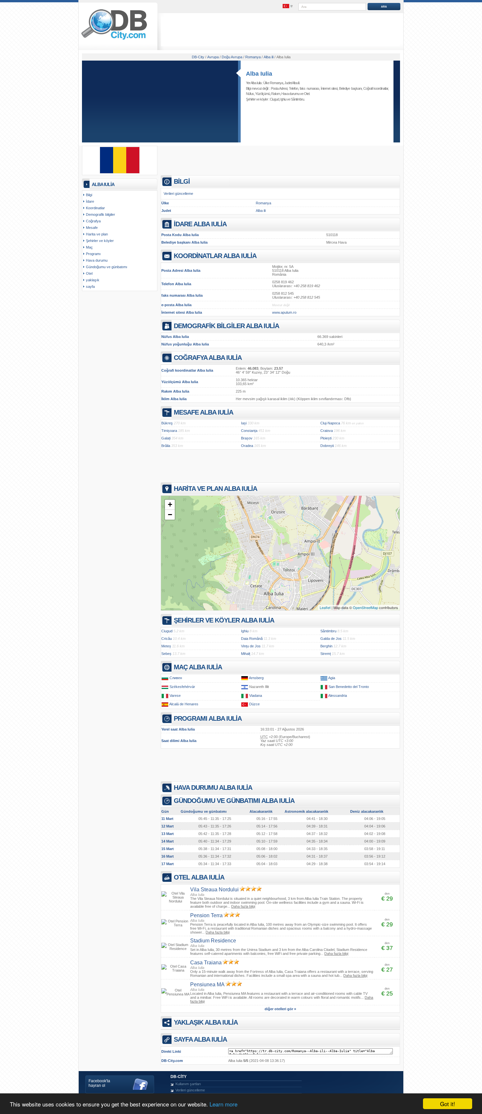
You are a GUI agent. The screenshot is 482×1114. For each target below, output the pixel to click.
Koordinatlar (95, 208)
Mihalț (245, 654)
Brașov (246, 438)
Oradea (247, 446)
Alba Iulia (259, 73)
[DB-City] (114, 40)
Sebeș (166, 654)
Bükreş (167, 423)
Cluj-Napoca (330, 423)
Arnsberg (256, 678)
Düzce (254, 704)
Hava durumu (290, 94)
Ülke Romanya (273, 83)
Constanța (249, 431)
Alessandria (337, 695)
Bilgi (89, 195)
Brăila (165, 446)
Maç (89, 247)
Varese (175, 695)
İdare (90, 201)
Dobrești (327, 446)
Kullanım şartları (188, 1084)
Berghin (326, 646)
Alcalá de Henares (183, 704)
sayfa (90, 286)
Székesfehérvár (182, 687)
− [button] (170, 515)
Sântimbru (297, 99)
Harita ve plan (97, 234)
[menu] (288, 6)
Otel (306, 94)
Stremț (325, 654)
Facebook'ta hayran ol (99, 1083)
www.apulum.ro (284, 312)
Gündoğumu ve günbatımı (106, 267)
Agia (331, 678)
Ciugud (274, 99)
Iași (244, 423)
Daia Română (252, 639)
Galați (166, 438)
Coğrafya (93, 221)
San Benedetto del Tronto (349, 687)
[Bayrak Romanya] (120, 172)
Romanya (263, 203)
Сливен (176, 678)
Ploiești (325, 438)
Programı (93, 254)
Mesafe (92, 228)
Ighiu (283, 99)
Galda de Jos (331, 639)
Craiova (326, 431)
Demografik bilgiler (100, 214)
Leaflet (325, 607)
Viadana (255, 695)
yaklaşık (92, 280)
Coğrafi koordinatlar (375, 88)
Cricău (166, 639)
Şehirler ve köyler (100, 241)
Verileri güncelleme (178, 193)
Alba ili (261, 211)
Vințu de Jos (251, 646)
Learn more (223, 1104)
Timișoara (169, 431)
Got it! (447, 1104)
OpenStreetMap (365, 607)
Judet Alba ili (291, 83)
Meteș (166, 646)
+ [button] (170, 504)
